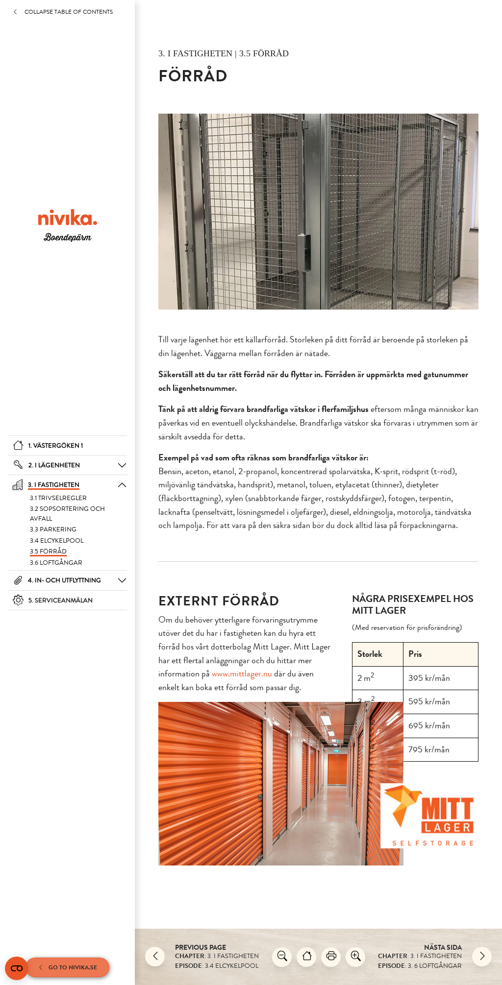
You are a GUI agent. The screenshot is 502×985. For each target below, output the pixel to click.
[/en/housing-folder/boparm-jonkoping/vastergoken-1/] (67, 224)
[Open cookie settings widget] (16, 968)
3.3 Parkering (53, 529)
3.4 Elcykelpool (56, 540)
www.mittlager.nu (242, 673)
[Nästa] (482, 956)
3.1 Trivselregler (58, 498)
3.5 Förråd (48, 551)
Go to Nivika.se (73, 967)
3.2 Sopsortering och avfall (67, 513)
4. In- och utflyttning (64, 580)
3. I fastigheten (53, 484)
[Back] (155, 956)
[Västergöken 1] (306, 957)
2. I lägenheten (54, 465)
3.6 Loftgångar (56, 562)
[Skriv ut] (331, 957)
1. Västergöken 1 (55, 445)
